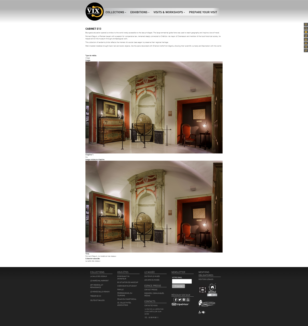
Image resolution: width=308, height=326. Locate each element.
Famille (120, 289)
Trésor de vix (95, 296)
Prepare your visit (203, 12)
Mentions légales (206, 279)
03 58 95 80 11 (154, 317)
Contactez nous (150, 305)
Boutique (306, 43)
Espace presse (306, 39)
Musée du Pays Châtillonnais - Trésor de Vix (104, 5)
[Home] (94, 11)
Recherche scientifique (306, 35)
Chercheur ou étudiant (127, 286)
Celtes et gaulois (97, 300)
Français (306, 24)
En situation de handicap (127, 282)
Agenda (306, 32)
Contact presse (150, 290)
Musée (306, 28)
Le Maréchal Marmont (99, 281)
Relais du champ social (126, 299)
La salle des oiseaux (98, 276)
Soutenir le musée (152, 276)
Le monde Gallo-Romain (100, 292)
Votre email (177, 277)
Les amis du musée (151, 280)
